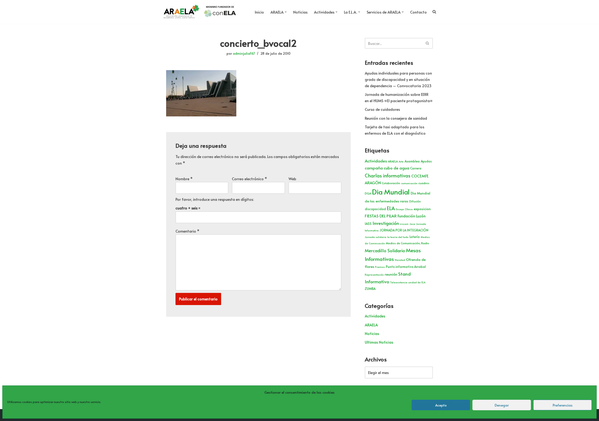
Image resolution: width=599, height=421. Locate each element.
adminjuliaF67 (244, 53)
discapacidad (375, 209)
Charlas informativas (387, 175)
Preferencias (563, 405)
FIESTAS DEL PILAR (381, 216)
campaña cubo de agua (387, 168)
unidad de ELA (416, 282)
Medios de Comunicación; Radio (407, 243)
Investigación (386, 223)
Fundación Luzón (412, 216)
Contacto (418, 11)
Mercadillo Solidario (385, 250)
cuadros (423, 183)
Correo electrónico (249, 178)
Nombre (184, 178)
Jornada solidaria (375, 237)
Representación (374, 274)
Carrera (415, 168)
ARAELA (393, 161)
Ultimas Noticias (379, 342)
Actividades (376, 161)
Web (292, 178)
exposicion (422, 208)
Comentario (187, 231)
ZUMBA (370, 288)
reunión (391, 274)
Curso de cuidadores (382, 109)
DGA (368, 193)
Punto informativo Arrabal (406, 266)
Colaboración (391, 183)
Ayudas (426, 161)
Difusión (415, 201)
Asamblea (412, 161)
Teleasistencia (398, 282)
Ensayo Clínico (404, 209)
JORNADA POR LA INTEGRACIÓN (404, 230)
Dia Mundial (391, 191)
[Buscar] (427, 43)
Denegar (502, 405)
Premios (380, 267)
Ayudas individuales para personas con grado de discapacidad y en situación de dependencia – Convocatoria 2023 (398, 79)
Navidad (400, 260)
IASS (368, 223)
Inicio (259, 11)
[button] (286, 12)
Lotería (414, 236)
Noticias (300, 11)
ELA (391, 208)
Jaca (412, 224)
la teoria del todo (398, 237)
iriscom (404, 224)
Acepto (441, 405)
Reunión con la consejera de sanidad (396, 118)
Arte (401, 161)
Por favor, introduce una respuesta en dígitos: (214, 199)
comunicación (409, 183)
